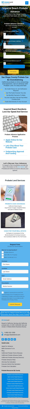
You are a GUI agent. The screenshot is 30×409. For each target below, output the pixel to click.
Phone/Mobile (5, 283)
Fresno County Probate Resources (15, 394)
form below (21, 167)
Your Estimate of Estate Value (11, 31)
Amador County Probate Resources (15, 379)
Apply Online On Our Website (14, 141)
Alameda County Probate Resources (15, 374)
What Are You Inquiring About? (9, 250)
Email (3, 275)
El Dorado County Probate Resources (15, 392)
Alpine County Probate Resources (15, 377)
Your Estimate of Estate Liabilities (12, 41)
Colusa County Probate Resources (15, 385)
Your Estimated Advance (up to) (11, 60)
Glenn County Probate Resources (15, 397)
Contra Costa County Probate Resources (15, 388)
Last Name (4, 268)
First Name (4, 261)
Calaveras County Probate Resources (15, 383)
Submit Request (15, 304)
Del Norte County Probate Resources (15, 390)
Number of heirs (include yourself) (12, 51)
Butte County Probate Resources (15, 381)
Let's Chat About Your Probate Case (14, 147)
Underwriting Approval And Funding (15, 152)
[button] (15, 141)
